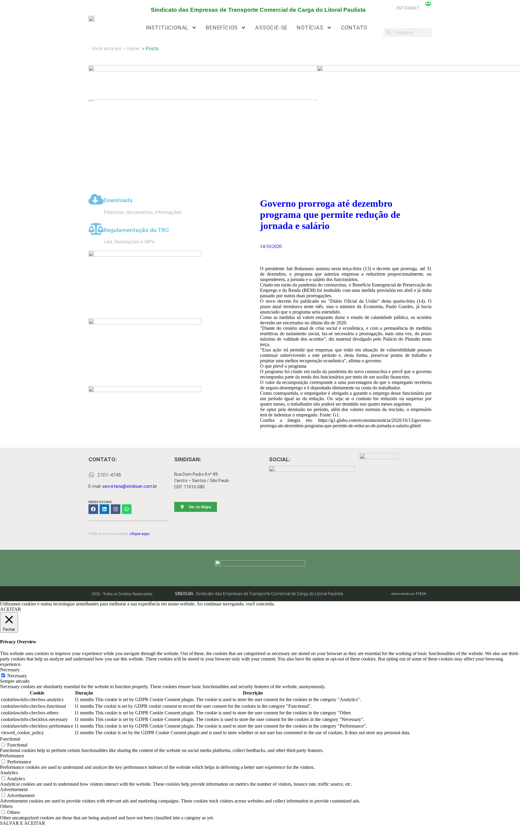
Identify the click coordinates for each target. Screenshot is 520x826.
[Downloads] (96, 199)
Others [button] (6, 806)
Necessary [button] (10, 669)
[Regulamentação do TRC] (96, 228)
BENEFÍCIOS (222, 27)
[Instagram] (115, 509)
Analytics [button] (9, 772)
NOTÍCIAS (310, 27)
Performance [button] (12, 755)
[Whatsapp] (127, 509)
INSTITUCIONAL (167, 27)
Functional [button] (10, 738)
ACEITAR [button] (10, 609)
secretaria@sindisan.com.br (129, 486)
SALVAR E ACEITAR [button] (22, 823)
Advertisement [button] (14, 789)
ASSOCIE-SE (271, 27)
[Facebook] (93, 509)
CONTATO (354, 27)
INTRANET (408, 8)
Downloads (118, 200)
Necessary (17, 675)
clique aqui (139, 533)
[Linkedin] (104, 509)
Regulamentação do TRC (136, 230)
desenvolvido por (408, 594)
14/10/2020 (271, 246)
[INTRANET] (428, 3)
